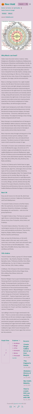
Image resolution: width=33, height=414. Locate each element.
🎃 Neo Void (8, 4)
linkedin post (9, 17)
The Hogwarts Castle (27, 363)
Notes (9, 8)
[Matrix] (14, 407)
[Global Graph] (8, 344)
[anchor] (19, 55)
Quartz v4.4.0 (18, 403)
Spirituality (16, 8)
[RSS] (22, 407)
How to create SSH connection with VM (26, 393)
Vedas (4, 13)
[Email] (11, 407)
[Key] (18, 407)
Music (10, 13)
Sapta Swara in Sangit (8, 10)
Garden (14, 358)
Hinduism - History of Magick (27, 373)
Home (3, 8)
